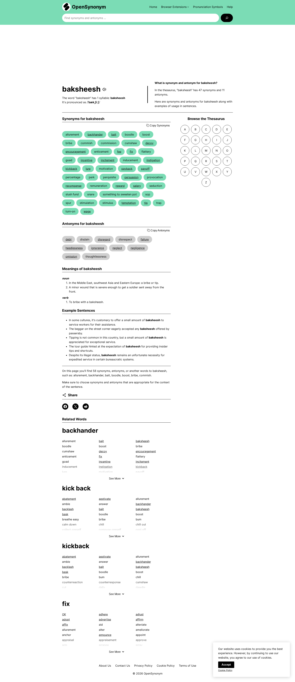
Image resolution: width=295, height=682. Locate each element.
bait (113, 134)
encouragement (76, 151)
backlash (68, 509)
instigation (153, 160)
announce (105, 635)
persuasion (131, 177)
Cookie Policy (166, 665)
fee (119, 151)
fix (131, 151)
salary (137, 185)
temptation (129, 203)
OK (64, 614)
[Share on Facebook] (65, 406)
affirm (139, 619)
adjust (140, 614)
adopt (66, 619)
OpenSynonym (89, 7)
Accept (226, 664)
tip (146, 203)
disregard (104, 239)
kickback (71, 168)
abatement (69, 499)
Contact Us (122, 665)
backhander (95, 134)
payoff (145, 168)
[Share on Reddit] (86, 406)
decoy (149, 143)
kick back (76, 488)
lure (88, 168)
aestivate (105, 499)
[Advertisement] (147, 53)
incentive (86, 160)
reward (120, 185)
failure (145, 239)
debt (69, 239)
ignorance (97, 248)
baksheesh (142, 441)
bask (65, 514)
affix (65, 624)
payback (126, 168)
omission (71, 256)
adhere (103, 614)
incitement (107, 160)
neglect (117, 248)
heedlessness (74, 248)
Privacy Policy (143, 665)
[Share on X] (75, 406)
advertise (105, 619)
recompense (73, 185)
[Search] (227, 18)
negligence (138, 248)
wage (87, 211)
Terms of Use (187, 665)
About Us (105, 665)
